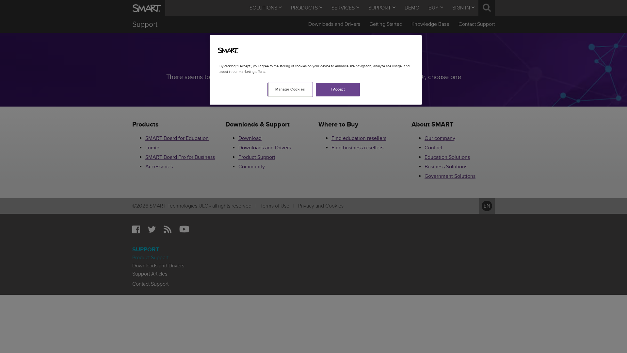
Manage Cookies (290, 89)
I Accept (338, 89)
